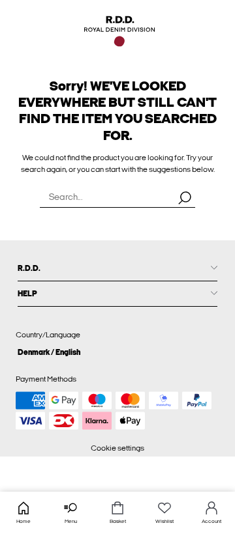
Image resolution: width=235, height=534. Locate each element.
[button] (117, 352)
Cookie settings (117, 448)
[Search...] (184, 197)
